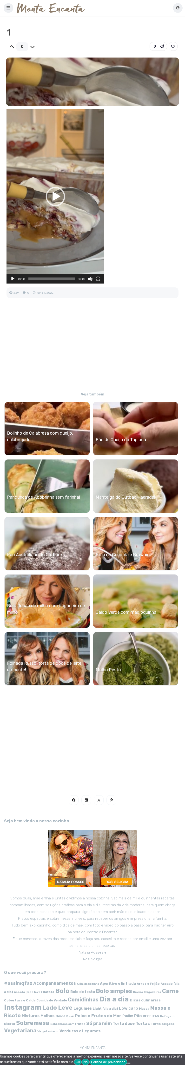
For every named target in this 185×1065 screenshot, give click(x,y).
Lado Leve (57, 1007)
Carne (170, 991)
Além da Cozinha (88, 983)
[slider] (51, 278)
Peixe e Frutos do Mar (98, 1015)
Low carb (128, 1008)
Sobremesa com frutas (67, 1024)
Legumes (82, 1008)
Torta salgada (162, 1024)
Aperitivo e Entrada (118, 983)
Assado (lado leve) (28, 992)
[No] (129, 1063)
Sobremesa (32, 1022)
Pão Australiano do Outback (35, 554)
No (85, 1062)
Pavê (70, 1016)
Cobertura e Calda (19, 1000)
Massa (144, 1008)
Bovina (138, 992)
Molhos (47, 1016)
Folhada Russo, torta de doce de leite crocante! (44, 666)
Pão (138, 1016)
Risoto (9, 1024)
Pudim (127, 1016)
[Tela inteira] (98, 278)
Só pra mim (99, 1023)
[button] (8, 8)
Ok (78, 1062)
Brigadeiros (152, 992)
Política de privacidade (108, 1062)
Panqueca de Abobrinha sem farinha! (43, 497)
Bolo (62, 991)
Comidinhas (83, 1000)
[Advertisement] (92, 348)
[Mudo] (90, 278)
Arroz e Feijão (148, 983)
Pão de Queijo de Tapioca (121, 439)
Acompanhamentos (54, 983)
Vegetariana (20, 1030)
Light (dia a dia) (105, 1008)
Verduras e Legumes (80, 1031)
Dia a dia (114, 999)
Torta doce (124, 1023)
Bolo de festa (82, 992)
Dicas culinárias (145, 1000)
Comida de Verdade (51, 1000)
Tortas (143, 1023)
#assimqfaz (18, 983)
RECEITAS (151, 1016)
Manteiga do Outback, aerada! (125, 497)
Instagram (22, 1007)
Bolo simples (114, 991)
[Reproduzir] (12, 278)
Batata (48, 992)
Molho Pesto (108, 669)
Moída (60, 1016)
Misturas (31, 1016)
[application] (55, 196)
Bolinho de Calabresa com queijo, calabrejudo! (40, 436)
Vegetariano (48, 1031)
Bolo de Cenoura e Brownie (122, 554)
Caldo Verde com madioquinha (126, 612)
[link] (173, 46)
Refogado (167, 1016)
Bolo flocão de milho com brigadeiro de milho (46, 609)
